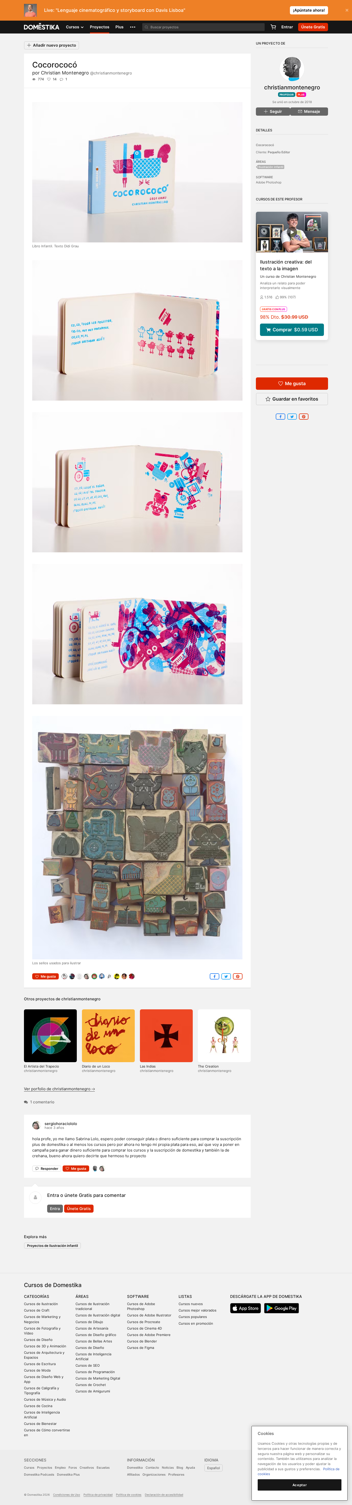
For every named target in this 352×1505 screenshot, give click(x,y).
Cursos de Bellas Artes (94, 1341)
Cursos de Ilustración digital (98, 1315)
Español (213, 1468)
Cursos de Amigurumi (93, 1391)
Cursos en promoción (196, 1323)
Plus (119, 26)
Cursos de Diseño (38, 1340)
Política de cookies (128, 1494)
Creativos (87, 1467)
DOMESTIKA (42, 27)
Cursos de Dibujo (89, 1322)
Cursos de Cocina (38, 1406)
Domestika (135, 1467)
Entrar (287, 26)
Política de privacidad (98, 1494)
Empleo (60, 1467)
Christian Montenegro (86, 72)
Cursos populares (193, 1317)
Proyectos (99, 26)
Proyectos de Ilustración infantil (52, 1246)
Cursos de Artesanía (92, 1328)
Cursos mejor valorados (197, 1310)
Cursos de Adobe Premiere (149, 1335)
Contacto (152, 1467)
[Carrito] (273, 27)
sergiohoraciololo (61, 1123)
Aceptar (299, 1485)
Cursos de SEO (88, 1365)
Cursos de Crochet (91, 1385)
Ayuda (190, 1467)
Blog (180, 1467)
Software (138, 1296)
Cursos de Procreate (143, 1322)
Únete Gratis (79, 1208)
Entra (55, 1208)
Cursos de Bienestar (40, 1424)
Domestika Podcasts (39, 1474)
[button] (133, 27)
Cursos (29, 1467)
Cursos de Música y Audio (45, 1399)
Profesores (176, 1474)
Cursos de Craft (36, 1310)
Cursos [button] (73, 26)
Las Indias (148, 1066)
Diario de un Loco (96, 1066)
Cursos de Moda (37, 1370)
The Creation (208, 1066)
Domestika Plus (68, 1474)
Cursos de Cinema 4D (144, 1328)
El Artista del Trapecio (41, 1066)
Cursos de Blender (142, 1341)
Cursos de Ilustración (41, 1304)
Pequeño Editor (279, 152)
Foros (73, 1467)
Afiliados (133, 1474)
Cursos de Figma (140, 1348)
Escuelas (103, 1467)
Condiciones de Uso (66, 1494)
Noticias (168, 1467)
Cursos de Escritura (40, 1364)
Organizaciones (154, 1474)
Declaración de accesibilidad (164, 1494)
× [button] (347, 10)
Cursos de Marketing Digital (98, 1378)
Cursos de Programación (95, 1372)
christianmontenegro (80, 998)
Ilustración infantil (271, 167)
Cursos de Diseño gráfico (96, 1335)
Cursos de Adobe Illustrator (149, 1315)
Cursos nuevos (191, 1304)
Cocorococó (265, 145)
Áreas (82, 1296)
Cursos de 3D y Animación (45, 1346)
